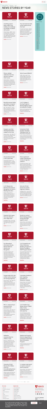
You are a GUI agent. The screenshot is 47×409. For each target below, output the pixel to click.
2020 (37, 30)
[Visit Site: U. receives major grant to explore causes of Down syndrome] (26, 356)
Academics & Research (6, 389)
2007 (37, 44)
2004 (37, 47)
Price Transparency (17, 387)
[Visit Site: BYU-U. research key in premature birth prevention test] (9, 296)
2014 (37, 36)
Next (25, 381)
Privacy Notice (7, 406)
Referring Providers (6, 398)
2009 (37, 42)
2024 (37, 25)
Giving (4, 394)
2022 (37, 27)
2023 (37, 26)
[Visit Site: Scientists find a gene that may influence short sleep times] (9, 207)
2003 (37, 48)
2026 (37, 23)
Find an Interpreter (6, 391)
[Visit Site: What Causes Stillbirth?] (26, 65)
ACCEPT (34, 403)
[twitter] (35, 394)
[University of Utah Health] (4, 2)
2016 (37, 34)
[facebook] (37, 394)
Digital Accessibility (17, 395)
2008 (37, 43)
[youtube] (39, 394)
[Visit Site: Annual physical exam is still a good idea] (9, 148)
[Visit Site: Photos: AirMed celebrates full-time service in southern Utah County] (9, 65)
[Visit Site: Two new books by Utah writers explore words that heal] (26, 15)
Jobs (3, 393)
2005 (37, 46)
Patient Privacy (16, 391)
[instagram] (43, 394)
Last (28, 381)
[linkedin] (41, 394)
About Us (4, 387)
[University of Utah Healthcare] (40, 386)
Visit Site (5, 39)
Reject (40, 403)
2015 (37, 35)
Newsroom (4, 397)
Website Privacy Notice (17, 396)
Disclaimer (15, 394)
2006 (37, 45)
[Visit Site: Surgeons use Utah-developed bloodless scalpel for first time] (9, 120)
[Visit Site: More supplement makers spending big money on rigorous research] (26, 148)
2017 (37, 33)
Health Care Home (5, 5)
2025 (37, 24)
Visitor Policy (16, 392)
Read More (22, 113)
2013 (37, 37)
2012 (37, 38)
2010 (37, 41)
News (16, 5)
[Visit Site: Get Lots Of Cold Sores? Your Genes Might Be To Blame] (26, 177)
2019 (37, 31)
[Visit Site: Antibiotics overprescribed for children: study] (9, 327)
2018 (37, 32)
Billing (4, 390)
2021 (37, 28)
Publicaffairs (11, 5)
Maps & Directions (6, 395)
